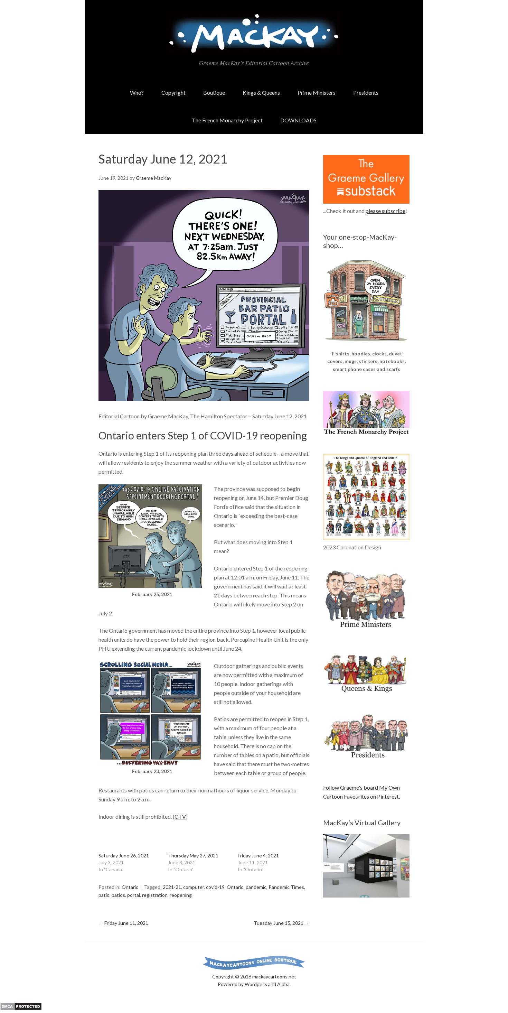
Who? (137, 92)
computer (193, 887)
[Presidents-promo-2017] (366, 761)
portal (133, 895)
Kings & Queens (261, 92)
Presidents (365, 92)
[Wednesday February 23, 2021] (150, 763)
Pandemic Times (286, 887)
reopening (181, 895)
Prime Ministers (317, 92)
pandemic (256, 887)
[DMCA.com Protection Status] (21, 1008)
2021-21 (172, 887)
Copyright (173, 92)
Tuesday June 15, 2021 (281, 923)
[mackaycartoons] (254, 48)
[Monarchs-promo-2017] (366, 691)
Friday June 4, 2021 (258, 855)
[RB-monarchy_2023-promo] (366, 497)
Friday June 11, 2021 (123, 923)
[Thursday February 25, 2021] (150, 586)
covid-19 (215, 887)
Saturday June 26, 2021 (123, 855)
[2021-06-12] (203, 399)
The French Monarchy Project (227, 120)
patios (118, 895)
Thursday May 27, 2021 (193, 855)
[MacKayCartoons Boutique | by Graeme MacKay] (366, 345)
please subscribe (385, 210)
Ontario (130, 887)
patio (104, 895)
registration (155, 895)
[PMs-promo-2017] (366, 630)
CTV (180, 816)
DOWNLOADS (298, 120)
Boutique (214, 92)
